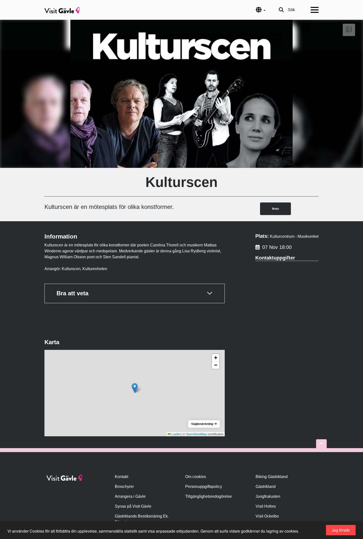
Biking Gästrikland (272, 477)
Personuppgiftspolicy (203, 486)
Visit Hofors (266, 506)
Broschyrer (124, 486)
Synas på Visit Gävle (133, 506)
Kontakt (121, 477)
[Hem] (62, 10)
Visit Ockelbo (267, 516)
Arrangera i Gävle (130, 496)
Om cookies (195, 477)
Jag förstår (341, 530)
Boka (275, 208)
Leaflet (176, 434)
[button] (135, 388)
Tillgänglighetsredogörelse (208, 496)
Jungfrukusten (268, 496)
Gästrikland (266, 486)
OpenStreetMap (196, 434)
